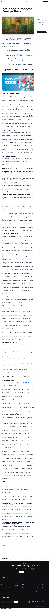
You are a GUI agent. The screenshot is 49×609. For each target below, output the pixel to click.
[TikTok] (7, 606)
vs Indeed (23, 587)
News (36, 583)
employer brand (18, 53)
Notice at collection (3, 608)
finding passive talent (26, 382)
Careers (43, 583)
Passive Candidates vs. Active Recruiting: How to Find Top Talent (41, 21)
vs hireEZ (23, 584)
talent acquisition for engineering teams (13, 235)
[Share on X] (37, 17)
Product (11, 1)
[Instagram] (6, 606)
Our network (22, 1)
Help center (37, 591)
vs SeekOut (23, 583)
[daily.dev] (1, 606)
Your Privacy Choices (9, 608)
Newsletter (37, 587)
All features (9, 588)
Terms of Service (34, 606)
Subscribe (16, 602)
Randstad (27, 158)
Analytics (9, 587)
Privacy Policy (38, 606)
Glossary (37, 588)
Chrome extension (31, 584)
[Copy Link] (42, 17)
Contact (43, 587)
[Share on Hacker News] (40, 17)
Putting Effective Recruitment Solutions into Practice (41, 26)
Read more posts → (30, 602)
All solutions (16, 586)
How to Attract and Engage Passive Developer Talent (41, 24)
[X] (3, 606)
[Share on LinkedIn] (39, 17)
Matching (9, 583)
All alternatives (23, 588)
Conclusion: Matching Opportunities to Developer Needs (41, 28)
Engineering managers (16, 583)
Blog (43, 584)
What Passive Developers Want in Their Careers (41, 22)
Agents (41, 606)
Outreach (9, 584)
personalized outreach (12, 461)
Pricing (26, 1)
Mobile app (30, 583)
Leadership (16, 585)
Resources (18, 1)
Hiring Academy (38, 584)
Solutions (14, 1)
